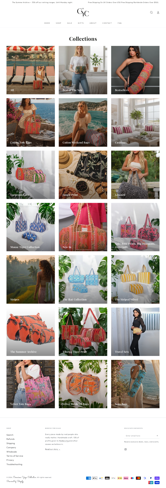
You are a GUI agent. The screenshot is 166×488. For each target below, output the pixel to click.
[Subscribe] (158, 435)
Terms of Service (14, 456)
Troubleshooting (14, 464)
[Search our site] (151, 12)
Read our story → (53, 449)
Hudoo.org (63, 441)
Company (11, 447)
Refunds (10, 439)
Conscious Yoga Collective (24, 477)
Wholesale (11, 451)
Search (9, 435)
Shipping (10, 443)
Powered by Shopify (14, 481)
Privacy (10, 460)
